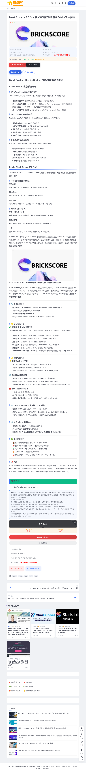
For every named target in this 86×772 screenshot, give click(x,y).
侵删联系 (64, 766)
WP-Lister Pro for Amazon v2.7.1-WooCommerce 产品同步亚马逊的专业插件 (44, 713)
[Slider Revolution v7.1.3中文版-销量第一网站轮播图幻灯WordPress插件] (13, 730)
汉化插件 (67, 626)
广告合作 (51, 766)
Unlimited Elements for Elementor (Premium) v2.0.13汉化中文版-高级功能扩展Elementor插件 (47, 737)
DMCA (69, 766)
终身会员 (61, 529)
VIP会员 (29, 529)
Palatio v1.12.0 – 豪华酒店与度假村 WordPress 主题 (35, 743)
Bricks (14, 576)
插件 (25, 576)
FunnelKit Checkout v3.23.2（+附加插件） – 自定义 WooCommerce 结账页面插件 (43, 630)
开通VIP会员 (17, 568)
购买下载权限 (18, 65)
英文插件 (42, 626)
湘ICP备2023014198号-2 (43, 768)
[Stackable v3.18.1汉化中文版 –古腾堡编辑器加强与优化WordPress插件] (67, 616)
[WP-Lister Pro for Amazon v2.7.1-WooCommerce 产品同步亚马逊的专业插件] (13, 715)
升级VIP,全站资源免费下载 (61, 55)
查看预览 (34, 65)
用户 (31, 576)
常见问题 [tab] (30, 72)
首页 (8, 8)
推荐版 (13, 8)
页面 (36, 576)
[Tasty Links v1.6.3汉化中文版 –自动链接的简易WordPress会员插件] (18, 649)
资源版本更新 (34, 568)
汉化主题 (17, 626)
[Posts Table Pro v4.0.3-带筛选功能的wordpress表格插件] (13, 722)
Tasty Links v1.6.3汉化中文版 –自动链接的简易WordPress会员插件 (18, 663)
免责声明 (58, 766)
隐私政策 (39, 766)
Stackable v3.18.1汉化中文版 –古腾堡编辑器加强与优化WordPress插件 (68, 630)
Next (20, 576)
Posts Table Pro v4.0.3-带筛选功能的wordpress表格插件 (37, 721)
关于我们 (75, 766)
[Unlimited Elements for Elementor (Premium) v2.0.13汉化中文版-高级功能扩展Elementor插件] (13, 737)
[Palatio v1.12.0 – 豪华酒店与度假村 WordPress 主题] (13, 745)
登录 (72, 3)
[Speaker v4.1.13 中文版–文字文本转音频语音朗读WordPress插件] (13, 752)
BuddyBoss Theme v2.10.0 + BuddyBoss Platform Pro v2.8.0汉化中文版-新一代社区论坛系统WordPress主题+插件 (18, 631)
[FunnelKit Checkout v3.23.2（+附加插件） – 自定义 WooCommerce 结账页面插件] (42, 616)
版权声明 (45, 766)
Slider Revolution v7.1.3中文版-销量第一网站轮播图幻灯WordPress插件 (42, 728)
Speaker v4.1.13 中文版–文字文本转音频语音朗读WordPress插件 (39, 751)
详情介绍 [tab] (16, 72)
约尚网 (21, 766)
